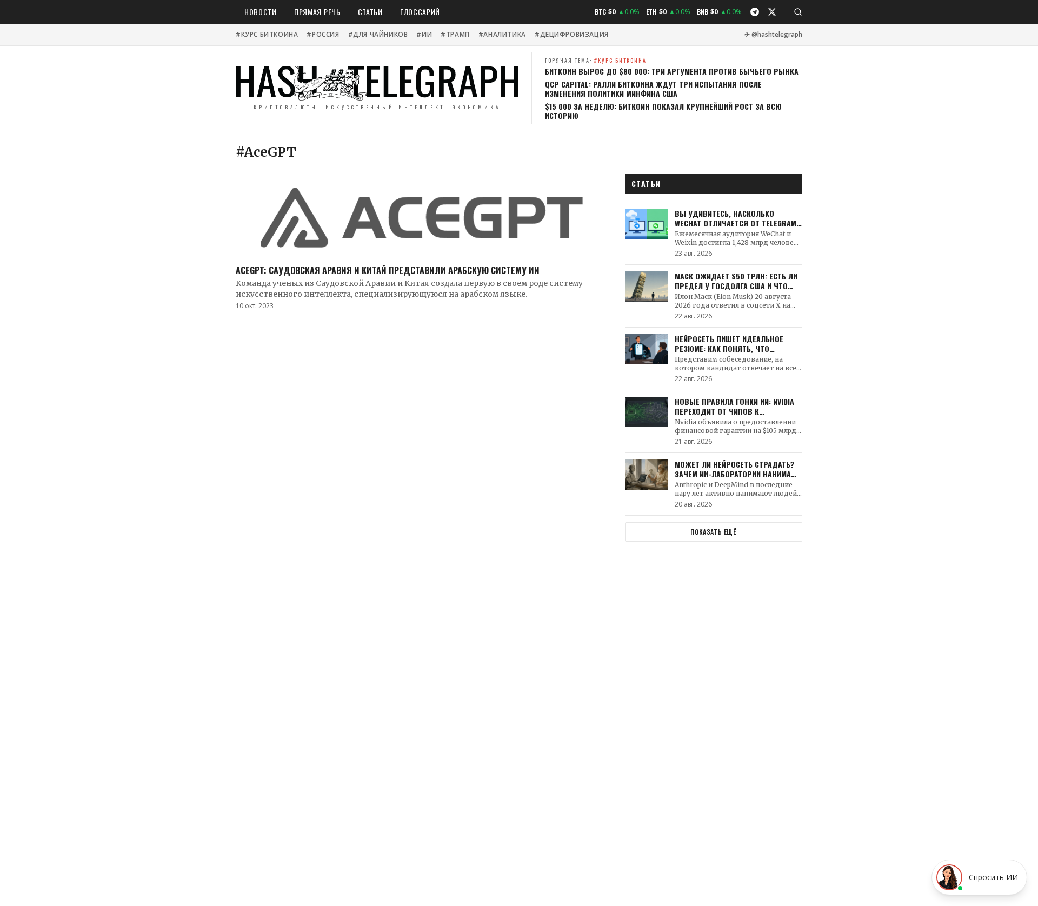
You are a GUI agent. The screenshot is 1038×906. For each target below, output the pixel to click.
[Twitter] (772, 12)
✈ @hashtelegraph (773, 34)
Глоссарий (420, 11)
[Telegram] (754, 12)
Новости (260, 11)
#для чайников (378, 34)
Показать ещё (713, 531)
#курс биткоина (267, 34)
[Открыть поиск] (798, 12)
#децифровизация (572, 34)
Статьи (370, 11)
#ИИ (424, 34)
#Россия (323, 34)
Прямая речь (317, 11)
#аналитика (502, 34)
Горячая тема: (596, 60)
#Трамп (455, 34)
